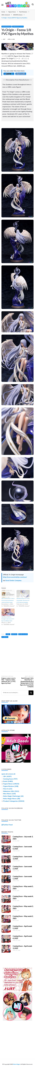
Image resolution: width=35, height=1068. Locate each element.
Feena (8, 634)
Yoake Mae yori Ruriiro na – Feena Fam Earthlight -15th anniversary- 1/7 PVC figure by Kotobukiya (23, 600)
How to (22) (7, 789)
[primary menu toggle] (2, 5)
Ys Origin (5, 637)
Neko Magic (16, 1064)
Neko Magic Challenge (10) (13, 796)
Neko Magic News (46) (11, 799)
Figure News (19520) (11, 784)
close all (12, 774)
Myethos (14, 634)
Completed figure (18, 26)
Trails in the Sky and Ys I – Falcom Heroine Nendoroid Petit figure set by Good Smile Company (7, 600)
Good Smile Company (13, 580)
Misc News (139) (9, 794)
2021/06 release (6, 26)
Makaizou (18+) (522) (11, 791)
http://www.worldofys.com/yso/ (15, 577)
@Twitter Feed (7, 825)
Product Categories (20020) (13, 801)
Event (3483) (8, 781)
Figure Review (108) (10, 786)
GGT (4, 39)
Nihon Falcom (23, 634)
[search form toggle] (33, 4)
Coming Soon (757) (10, 779)
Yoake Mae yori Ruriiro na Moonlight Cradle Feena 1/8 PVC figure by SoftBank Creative (7, 618)
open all (4, 774)
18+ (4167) (7, 776)
